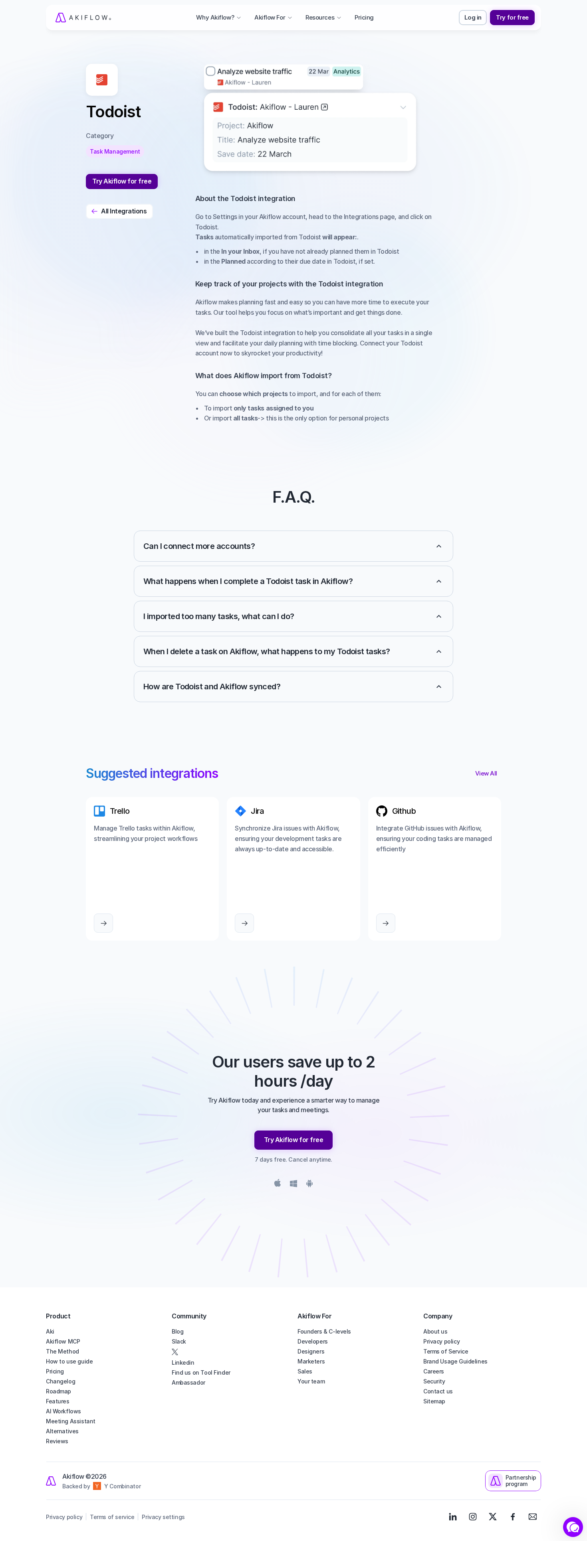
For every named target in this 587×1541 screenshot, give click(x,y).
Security (434, 1381)
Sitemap (434, 1401)
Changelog (60, 1381)
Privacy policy (441, 1341)
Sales (304, 1371)
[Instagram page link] (472, 1516)
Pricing (55, 1371)
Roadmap (58, 1391)
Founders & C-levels (324, 1331)
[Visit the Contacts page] (532, 1516)
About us (435, 1331)
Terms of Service (445, 1351)
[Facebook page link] (512, 1516)
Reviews (57, 1441)
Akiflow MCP (63, 1341)
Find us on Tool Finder (201, 1372)
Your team (311, 1381)
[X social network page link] (231, 1352)
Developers (312, 1341)
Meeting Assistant (70, 1421)
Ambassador (188, 1382)
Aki (50, 1331)
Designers (310, 1351)
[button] (573, 1527)
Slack (179, 1341)
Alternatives (62, 1431)
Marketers (311, 1361)
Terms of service (112, 1516)
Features (57, 1401)
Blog (177, 1331)
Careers (433, 1371)
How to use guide (69, 1361)
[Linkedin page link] (452, 1516)
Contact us (438, 1391)
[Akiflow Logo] (83, 17)
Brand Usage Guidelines (455, 1361)
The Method (62, 1351)
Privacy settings (163, 1516)
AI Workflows (63, 1411)
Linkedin (183, 1362)
